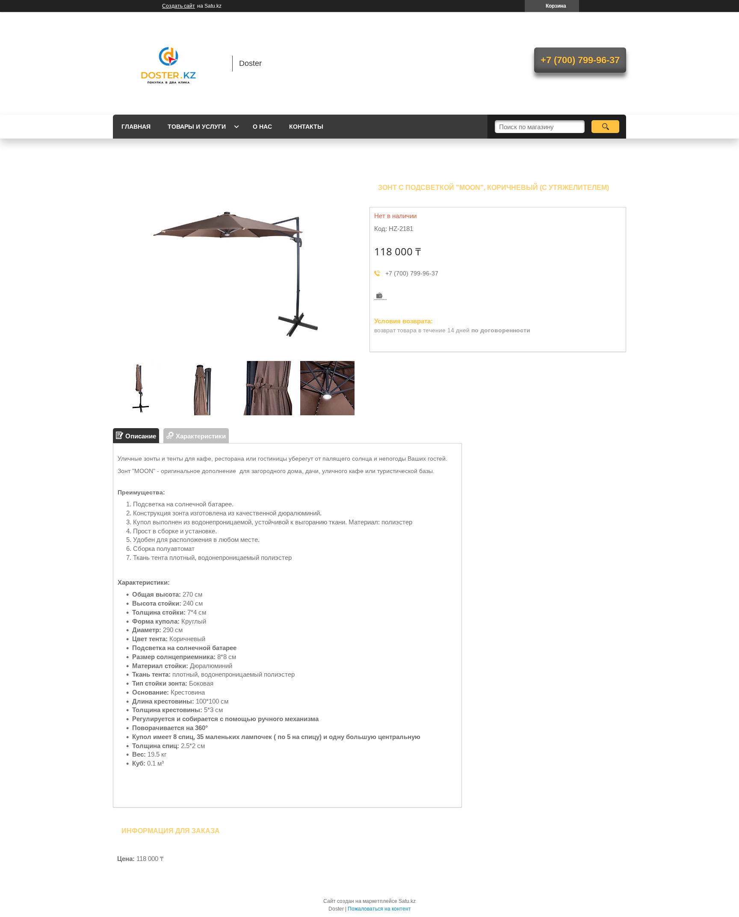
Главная (136, 126)
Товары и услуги (197, 126)
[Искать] (605, 126)
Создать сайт (178, 6)
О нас (262, 126)
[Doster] (168, 63)
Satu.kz (407, 901)
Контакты (306, 126)
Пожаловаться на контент (379, 909)
